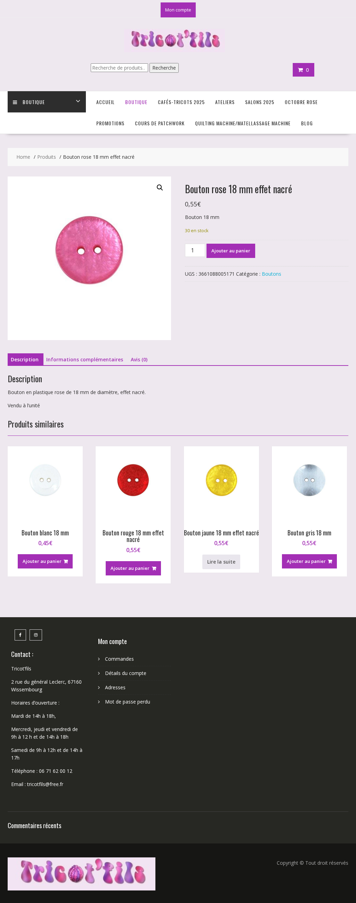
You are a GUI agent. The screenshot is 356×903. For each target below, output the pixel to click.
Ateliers (225, 101)
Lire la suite (221, 561)
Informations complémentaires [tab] (84, 359)
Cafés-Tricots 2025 (181, 101)
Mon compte (178, 10)
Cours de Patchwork (160, 123)
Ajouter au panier (230, 251)
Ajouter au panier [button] (42, 561)
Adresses (115, 687)
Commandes (119, 658)
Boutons (271, 273)
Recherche (164, 67)
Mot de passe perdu (127, 701)
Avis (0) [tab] (139, 359)
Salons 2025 (259, 101)
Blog (307, 123)
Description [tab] (25, 359)
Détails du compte (125, 673)
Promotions (110, 123)
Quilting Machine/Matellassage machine (243, 123)
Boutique (34, 101)
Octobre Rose (301, 101)
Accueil (105, 101)
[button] (160, 187)
